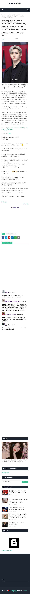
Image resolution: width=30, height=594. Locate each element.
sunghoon (7, 15)
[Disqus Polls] (15, 267)
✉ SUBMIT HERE (5, 472)
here (10, 133)
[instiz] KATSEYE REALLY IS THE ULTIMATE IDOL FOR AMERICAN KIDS (17, 492)
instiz (8, 233)
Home (3, 15)
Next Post (25, 204)
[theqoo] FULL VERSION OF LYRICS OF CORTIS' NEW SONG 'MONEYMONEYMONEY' (18, 501)
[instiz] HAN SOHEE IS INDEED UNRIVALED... (17, 523)
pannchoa (6, 39)
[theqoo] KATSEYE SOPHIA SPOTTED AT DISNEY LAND (16, 508)
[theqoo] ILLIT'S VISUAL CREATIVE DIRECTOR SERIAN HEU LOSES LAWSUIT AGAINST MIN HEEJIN (18, 516)
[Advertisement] (15, 220)
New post (4, 202)
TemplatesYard (13, 590)
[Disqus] (15, 311)
